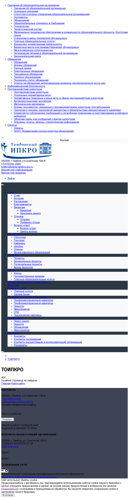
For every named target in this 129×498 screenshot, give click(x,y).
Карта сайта (18, 383)
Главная (6, 383)
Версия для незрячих (13, 172)
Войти (11, 178)
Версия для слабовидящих (16, 169)
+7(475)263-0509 (11, 163)
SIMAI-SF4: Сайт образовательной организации (29, 476)
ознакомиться (9, 488)
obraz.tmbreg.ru (9, 446)
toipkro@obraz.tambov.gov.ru (17, 166)
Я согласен (8, 495)
